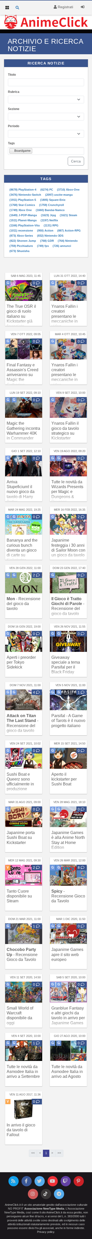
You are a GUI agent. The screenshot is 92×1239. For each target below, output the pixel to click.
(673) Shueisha (19, 251)
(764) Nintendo (68, 240)
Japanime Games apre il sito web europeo (67, 954)
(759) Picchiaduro (21, 245)
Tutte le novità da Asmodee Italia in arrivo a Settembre (23, 1072)
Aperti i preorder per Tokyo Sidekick (21, 662)
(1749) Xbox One (20, 210)
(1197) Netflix (49, 220)
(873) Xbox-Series (21, 235)
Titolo (12, 74)
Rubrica (13, 92)
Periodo (13, 126)
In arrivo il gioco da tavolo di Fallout (21, 1130)
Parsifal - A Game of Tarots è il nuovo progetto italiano (68, 721)
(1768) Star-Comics (22, 204)
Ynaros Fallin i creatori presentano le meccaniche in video (64, 316)
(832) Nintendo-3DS (50, 235)
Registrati (65, 7)
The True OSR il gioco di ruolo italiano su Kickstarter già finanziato (21, 316)
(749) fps (43, 245)
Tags (11, 143)
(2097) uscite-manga (59, 194)
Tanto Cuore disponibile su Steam (19, 896)
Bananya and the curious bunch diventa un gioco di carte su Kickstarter (22, 550)
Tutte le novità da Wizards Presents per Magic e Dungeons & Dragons (67, 492)
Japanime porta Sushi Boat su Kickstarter (21, 837)
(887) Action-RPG (69, 230)
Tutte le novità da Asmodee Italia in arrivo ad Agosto (67, 1072)
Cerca (76, 161)
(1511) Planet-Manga (23, 220)
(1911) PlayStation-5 (23, 199)
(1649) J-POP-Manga (23, 215)
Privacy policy (45, 1231)
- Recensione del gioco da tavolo (23, 604)
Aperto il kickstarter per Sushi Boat (64, 779)
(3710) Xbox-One (68, 189)
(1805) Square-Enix (52, 199)
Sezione (13, 109)
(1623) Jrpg (49, 215)
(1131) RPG (51, 225)
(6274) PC (47, 189)
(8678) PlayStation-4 (23, 189)
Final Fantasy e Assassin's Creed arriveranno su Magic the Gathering (22, 375)
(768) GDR (47, 240)
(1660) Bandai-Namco (50, 210)
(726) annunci (62, 245)
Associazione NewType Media (44, 1208)
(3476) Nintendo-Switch (25, 194)
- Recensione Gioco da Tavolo (68, 896)
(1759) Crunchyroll (51, 204)
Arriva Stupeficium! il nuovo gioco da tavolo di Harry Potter (20, 492)
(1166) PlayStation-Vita (24, 225)
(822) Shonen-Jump (23, 240)
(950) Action (45, 230)
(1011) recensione (21, 230)
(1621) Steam (68, 215)
